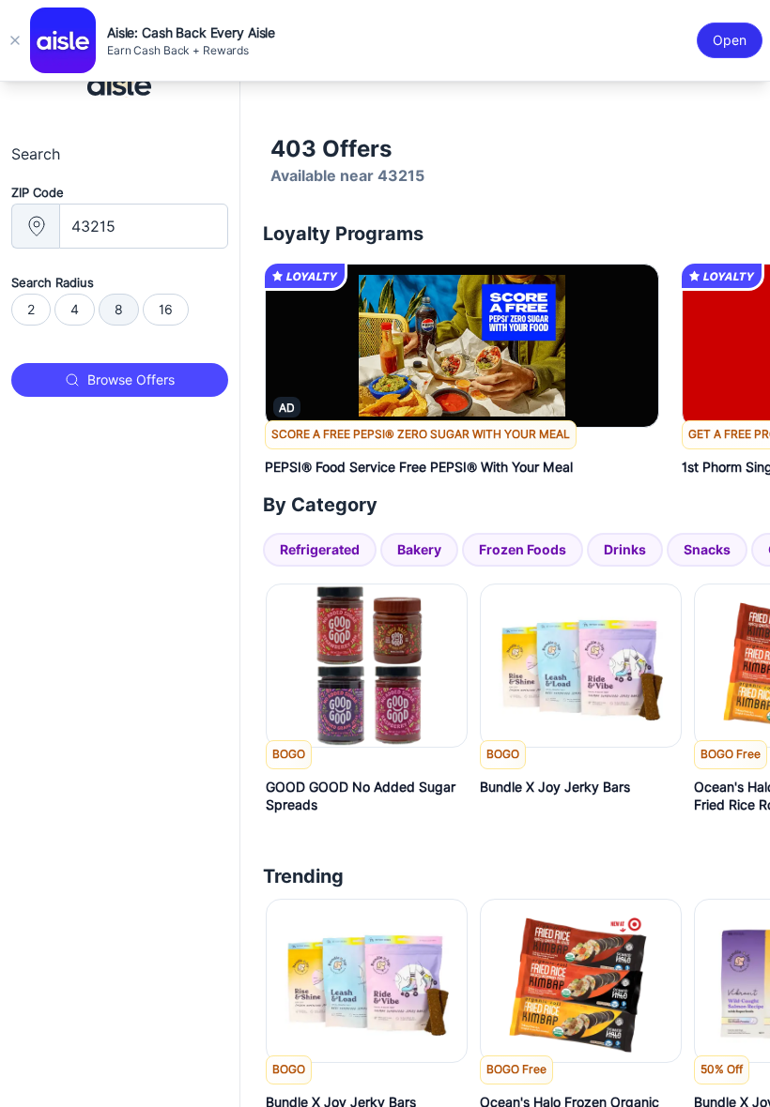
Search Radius (52, 282)
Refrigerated (320, 549)
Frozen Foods (522, 549)
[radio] (31, 310)
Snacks (707, 549)
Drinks (625, 549)
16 (166, 309)
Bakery (419, 549)
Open (730, 40)
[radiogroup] (119, 310)
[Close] (15, 40)
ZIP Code (37, 192)
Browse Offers (131, 379)
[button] (462, 455)
